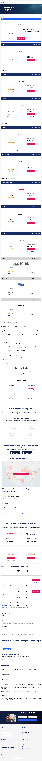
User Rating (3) (10, 171)
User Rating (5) (10, 315)
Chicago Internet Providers (25, 730)
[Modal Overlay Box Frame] (21, 717)
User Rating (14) (10, 273)
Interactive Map (21, 473)
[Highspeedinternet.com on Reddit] (27, 748)
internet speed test (30, 330)
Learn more (31, 293)
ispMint (3, 600)
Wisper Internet (4, 588)
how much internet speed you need (16, 330)
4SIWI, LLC (3, 602)
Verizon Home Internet (7, 501)
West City (23, 513)
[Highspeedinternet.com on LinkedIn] (29, 748)
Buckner (3, 511)
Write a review (7, 649)
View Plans (20, 38)
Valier (23, 511)
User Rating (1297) (10, 62)
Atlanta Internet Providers (25, 737)
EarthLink (5, 496)
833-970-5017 (32, 251)
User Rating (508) (10, 91)
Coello (3, 515)
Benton (23, 516)
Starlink (3, 597)
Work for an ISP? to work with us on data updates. (10, 322)
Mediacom (5, 493)
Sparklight (5, 498)
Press (22, 746)
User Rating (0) (10, 294)
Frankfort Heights (25, 515)
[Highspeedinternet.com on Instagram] (25, 748)
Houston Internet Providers (25, 732)
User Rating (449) (10, 223)
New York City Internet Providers (26, 734)
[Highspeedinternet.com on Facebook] (22, 748)
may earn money (4, 0)
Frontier (4, 491)
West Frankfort (4, 516)
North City (4, 513)
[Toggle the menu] (40, 3)
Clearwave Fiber (4, 605)
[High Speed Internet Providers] (5, 2)
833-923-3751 (32, 62)
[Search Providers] (11, 733)
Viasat (4, 503)
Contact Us (23, 744)
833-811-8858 (32, 116)
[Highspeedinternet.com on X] (24, 748)
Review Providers (3, 730)
